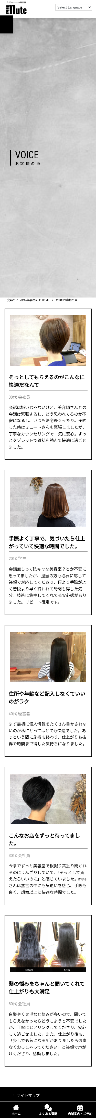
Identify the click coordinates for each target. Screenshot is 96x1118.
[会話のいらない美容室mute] (16, 7)
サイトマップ (28, 1095)
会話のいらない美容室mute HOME (28, 300)
